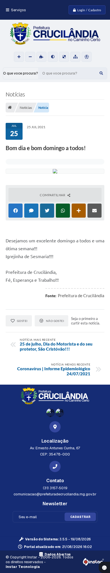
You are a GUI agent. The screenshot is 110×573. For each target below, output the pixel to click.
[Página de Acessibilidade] (87, 57)
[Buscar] (101, 73)
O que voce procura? (20, 73)
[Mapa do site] (75, 57)
